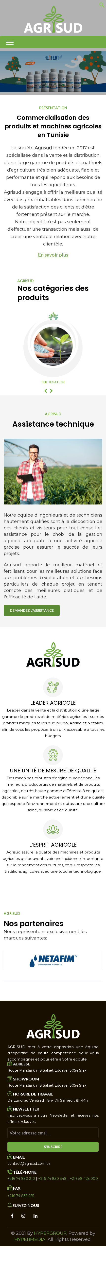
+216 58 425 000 (84, 1178)
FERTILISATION (53, 382)
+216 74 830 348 (52, 1178)
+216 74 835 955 (20, 1196)
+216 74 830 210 (21, 1178)
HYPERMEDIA (30, 1239)
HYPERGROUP (50, 1233)
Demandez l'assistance (32, 610)
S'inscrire (53, 1147)
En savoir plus (53, 255)
